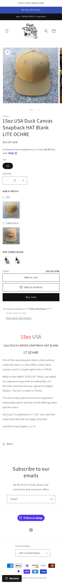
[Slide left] (23, 110)
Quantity (7, 173)
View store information (19, 318)
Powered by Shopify (38, 578)
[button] (7, 31)
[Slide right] (38, 110)
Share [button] (10, 443)
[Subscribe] (51, 499)
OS (7, 165)
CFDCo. (25, 578)
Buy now (31, 297)
